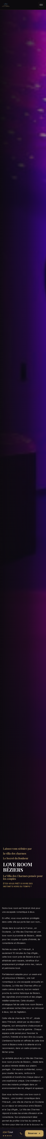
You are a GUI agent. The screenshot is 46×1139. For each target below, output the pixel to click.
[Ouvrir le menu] (41, 5)
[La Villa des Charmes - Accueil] (6, 5)
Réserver (32, 1133)
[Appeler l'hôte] (21, 1133)
